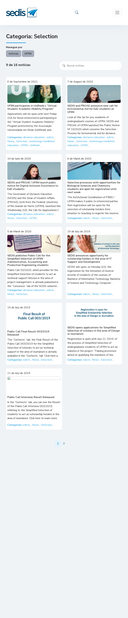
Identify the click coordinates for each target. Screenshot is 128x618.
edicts (50, 137)
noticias (13, 53)
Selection (22, 141)
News (11, 141)
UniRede (35, 145)
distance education (34, 137)
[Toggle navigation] (117, 12)
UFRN (28, 53)
